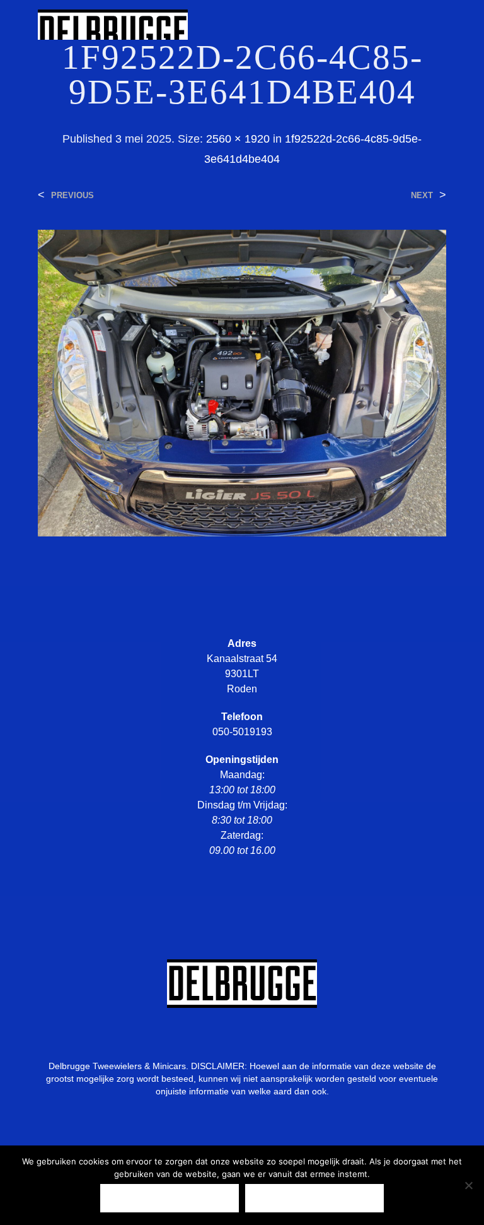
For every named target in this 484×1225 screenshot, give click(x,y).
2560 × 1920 (238, 139)
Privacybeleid (314, 1198)
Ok (169, 1198)
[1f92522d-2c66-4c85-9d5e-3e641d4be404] (242, 382)
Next (422, 195)
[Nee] (468, 1185)
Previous (72, 195)
